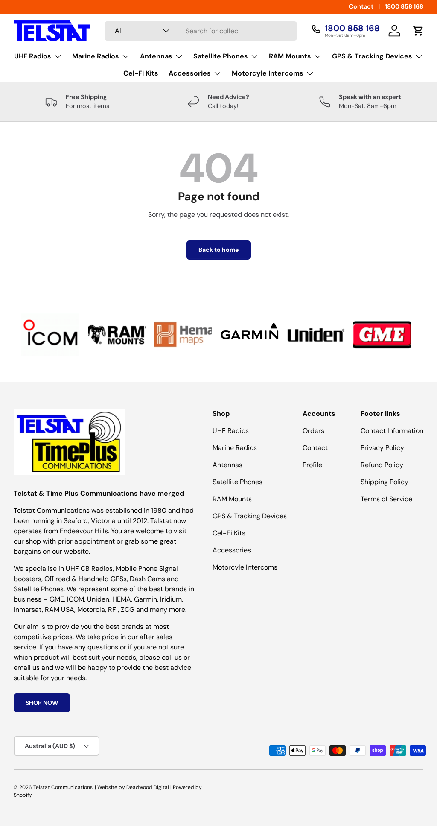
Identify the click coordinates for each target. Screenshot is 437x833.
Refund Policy (382, 464)
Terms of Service (386, 498)
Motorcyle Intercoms (245, 567)
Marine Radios (235, 447)
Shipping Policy (384, 481)
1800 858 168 (404, 6)
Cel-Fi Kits (140, 73)
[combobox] (201, 31)
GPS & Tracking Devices (250, 515)
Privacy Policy (382, 447)
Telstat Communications (63, 787)
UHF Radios (231, 430)
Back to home (218, 250)
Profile (312, 464)
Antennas (227, 464)
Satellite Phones (237, 481)
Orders (313, 430)
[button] (418, 30)
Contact (361, 6)
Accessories (232, 550)
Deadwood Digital (147, 787)
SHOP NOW (42, 703)
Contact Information (392, 430)
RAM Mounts (232, 498)
